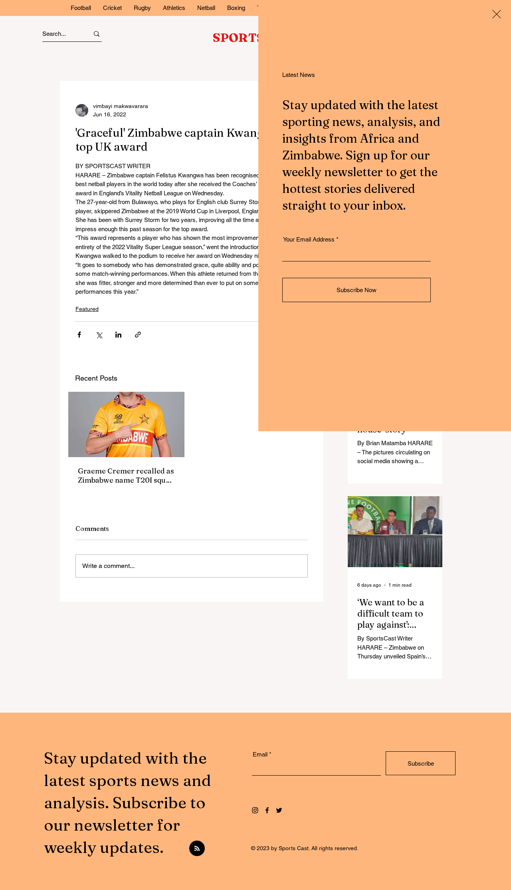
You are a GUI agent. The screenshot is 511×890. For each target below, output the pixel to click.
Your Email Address (309, 239)
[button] (496, 14)
